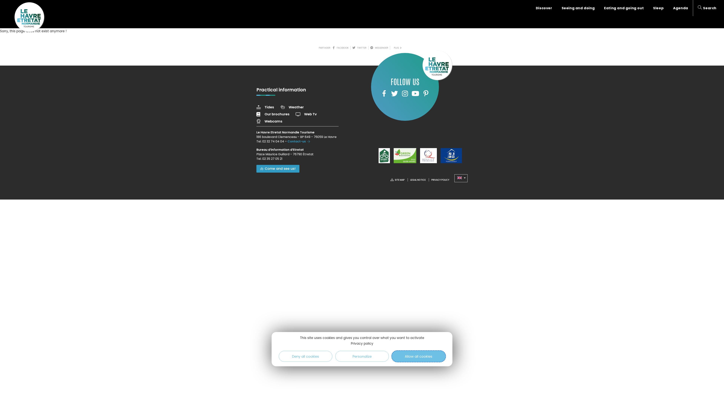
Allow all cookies (418, 356)
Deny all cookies (305, 356)
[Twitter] (394, 93)
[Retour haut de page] (713, 383)
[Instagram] (405, 93)
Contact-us (297, 141)
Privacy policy (362, 343)
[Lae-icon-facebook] (384, 93)
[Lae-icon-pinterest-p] (426, 93)
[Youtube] (415, 93)
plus (397, 47)
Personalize (362, 356)
